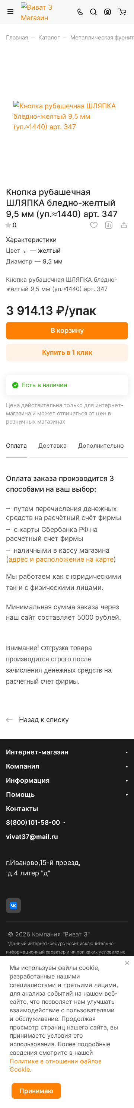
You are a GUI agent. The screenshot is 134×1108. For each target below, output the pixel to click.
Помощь (20, 794)
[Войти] (107, 11)
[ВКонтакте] (13, 905)
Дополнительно (101, 445)
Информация (28, 780)
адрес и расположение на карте (61, 559)
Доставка (52, 445)
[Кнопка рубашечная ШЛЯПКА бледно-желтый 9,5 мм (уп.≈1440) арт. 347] (67, 116)
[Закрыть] (127, 963)
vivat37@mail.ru (32, 836)
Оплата (16, 445)
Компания (22, 766)
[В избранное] (94, 225)
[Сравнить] (108, 225)
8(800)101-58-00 (33, 822)
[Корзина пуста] (122, 11)
